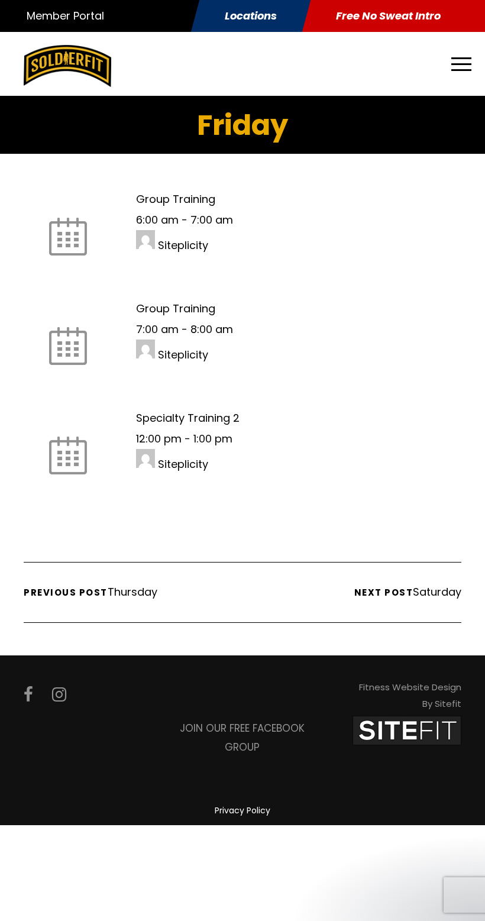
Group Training (175, 199)
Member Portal (65, 15)
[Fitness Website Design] (407, 729)
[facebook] (28, 694)
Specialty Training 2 (188, 418)
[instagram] (59, 694)
